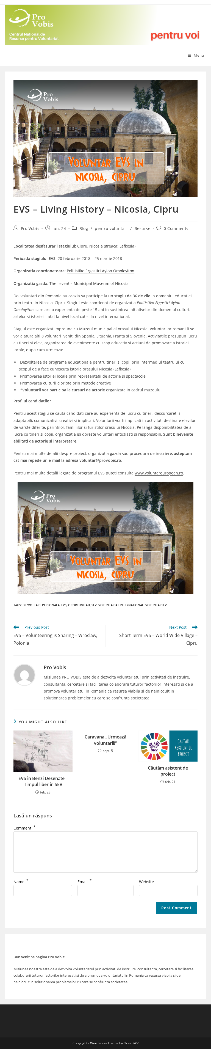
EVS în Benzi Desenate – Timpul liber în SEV (43, 781)
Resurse (143, 228)
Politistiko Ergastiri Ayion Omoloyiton (100, 270)
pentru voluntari (111, 228)
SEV (94, 605)
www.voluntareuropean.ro (159, 473)
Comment (24, 828)
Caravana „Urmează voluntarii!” (105, 740)
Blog (83, 228)
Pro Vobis (30, 228)
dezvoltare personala (41, 605)
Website (146, 881)
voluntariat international (121, 605)
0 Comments (176, 228)
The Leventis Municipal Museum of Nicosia (89, 283)
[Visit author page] (24, 674)
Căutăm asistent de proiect (168, 771)
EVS (63, 605)
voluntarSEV (156, 605)
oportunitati (79, 605)
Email (84, 881)
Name (21, 881)
